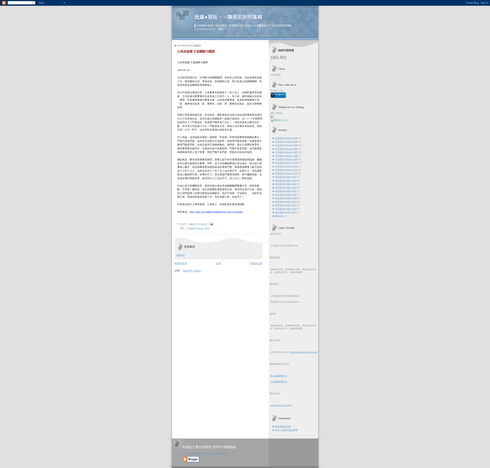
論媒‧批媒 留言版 (283, 426)
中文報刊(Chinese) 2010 (286, 163)
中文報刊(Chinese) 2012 (286, 170)
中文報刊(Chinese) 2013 (198, 228)
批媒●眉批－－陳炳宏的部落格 (228, 17)
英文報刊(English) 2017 (286, 212)
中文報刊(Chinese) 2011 (286, 166)
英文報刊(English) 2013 (286, 209)
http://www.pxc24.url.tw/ (281, 405)
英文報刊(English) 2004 (286, 187)
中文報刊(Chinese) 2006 (286, 149)
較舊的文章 (256, 263)
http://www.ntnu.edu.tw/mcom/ (304, 352)
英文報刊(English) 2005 (286, 191)
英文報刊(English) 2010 (286, 202)
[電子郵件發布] (211, 224)
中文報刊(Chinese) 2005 (286, 145)
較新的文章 (181, 263)
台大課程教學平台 (278, 381)
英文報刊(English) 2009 (286, 198)
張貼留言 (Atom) (192, 270)
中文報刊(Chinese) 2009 (286, 159)
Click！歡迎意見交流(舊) (286, 430)
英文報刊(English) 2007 (286, 194)
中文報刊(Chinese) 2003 (286, 138)
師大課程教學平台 (278, 376)
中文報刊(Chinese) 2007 (286, 152)
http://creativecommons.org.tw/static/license (207, 453)
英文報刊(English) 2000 (286, 177)
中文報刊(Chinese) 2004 (286, 142)
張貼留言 (180, 255)
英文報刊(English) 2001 (286, 180)
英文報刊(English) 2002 (286, 184)
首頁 (218, 263)
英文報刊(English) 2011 (286, 205)
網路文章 (279, 216)
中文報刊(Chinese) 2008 (286, 156)
